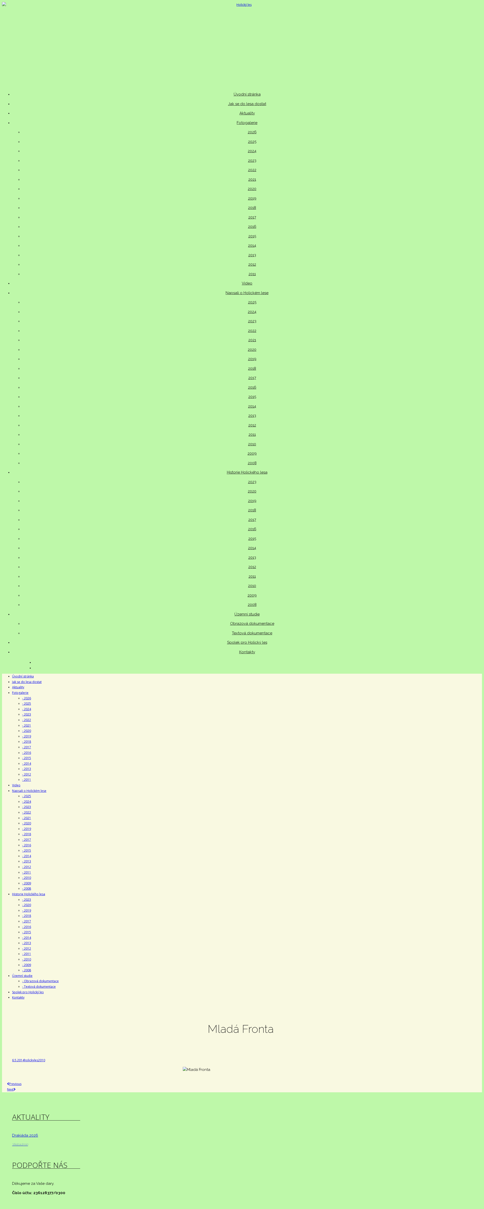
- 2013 (26, 769)
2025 (252, 141)
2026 (252, 132)
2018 (252, 207)
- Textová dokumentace (39, 986)
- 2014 (26, 763)
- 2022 (26, 720)
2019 (252, 198)
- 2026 (26, 698)
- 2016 (26, 753)
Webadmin (20, 1144)
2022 (252, 170)
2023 (252, 160)
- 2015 (26, 758)
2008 (252, 463)
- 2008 (26, 888)
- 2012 (26, 774)
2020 (252, 189)
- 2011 (26, 780)
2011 (252, 274)
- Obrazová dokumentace (40, 981)
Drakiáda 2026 (25, 1135)
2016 (252, 226)
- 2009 (26, 883)
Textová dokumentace (252, 633)
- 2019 (26, 736)
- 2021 (26, 725)
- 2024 (26, 709)
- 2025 (26, 703)
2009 (252, 453)
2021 (252, 179)
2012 (252, 264)
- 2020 (26, 731)
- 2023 (26, 714)
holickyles (31, 1060)
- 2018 (26, 741)
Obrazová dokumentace (252, 623)
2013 (252, 255)
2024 (252, 151)
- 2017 (26, 747)
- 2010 (26, 878)
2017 (252, 217)
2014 (252, 245)
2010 (252, 444)
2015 (252, 236)
